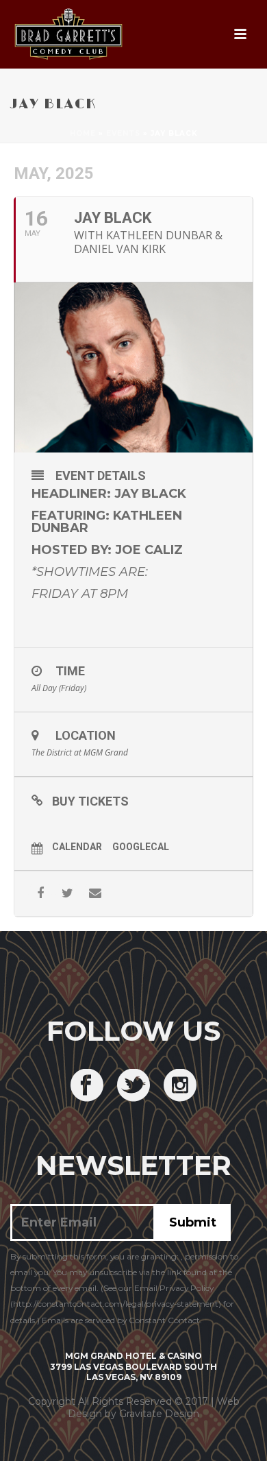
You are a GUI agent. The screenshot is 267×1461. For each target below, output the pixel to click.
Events (123, 133)
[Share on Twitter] (67, 894)
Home (83, 133)
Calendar (77, 846)
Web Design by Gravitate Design (154, 1407)
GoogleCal (140, 846)
